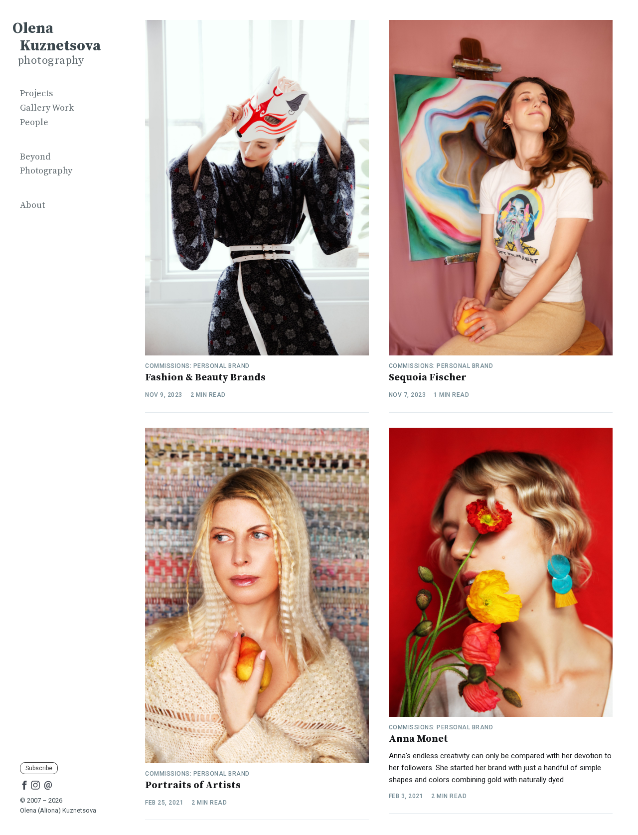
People (34, 122)
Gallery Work (47, 108)
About (32, 205)
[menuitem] (60, 94)
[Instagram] (35, 784)
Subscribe (38, 768)
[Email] (47, 784)
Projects (36, 93)
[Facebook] (24, 784)
